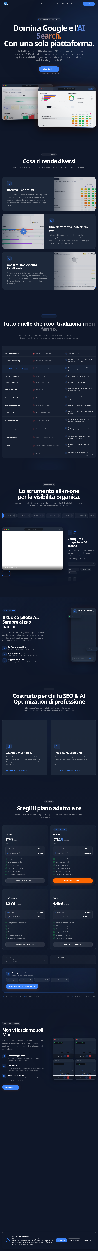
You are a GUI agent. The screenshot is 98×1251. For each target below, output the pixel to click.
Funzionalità (39, 4)
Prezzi (47, 4)
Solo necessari (74, 1240)
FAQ (63, 4)
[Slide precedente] (5, 550)
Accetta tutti (61, 1240)
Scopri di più (29, 1244)
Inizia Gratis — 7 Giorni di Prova (20, 983)
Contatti (69, 4)
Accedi (77, 4)
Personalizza (87, 1240)
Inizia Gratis (89, 4)
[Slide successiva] (60, 550)
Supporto (55, 4)
